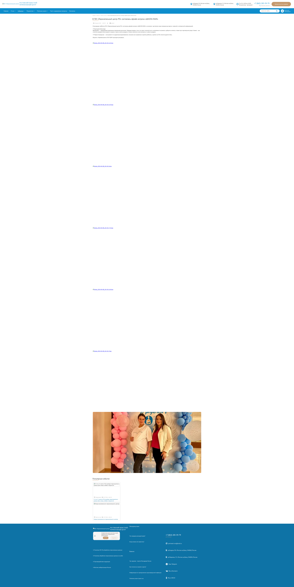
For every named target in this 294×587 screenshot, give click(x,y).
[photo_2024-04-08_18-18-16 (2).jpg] (147, 72)
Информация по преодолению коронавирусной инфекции (145, 572)
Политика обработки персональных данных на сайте (108, 556)
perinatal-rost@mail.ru (175, 543)
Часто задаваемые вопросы (58, 11)
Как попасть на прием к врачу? (137, 567)
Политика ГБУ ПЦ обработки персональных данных (108, 550)
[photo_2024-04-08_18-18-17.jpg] (147, 380)
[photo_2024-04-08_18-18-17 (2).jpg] (147, 257)
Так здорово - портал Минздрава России (140, 561)
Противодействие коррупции (102, 561)
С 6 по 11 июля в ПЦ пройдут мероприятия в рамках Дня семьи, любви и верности (106, 500)
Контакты (72, 11)
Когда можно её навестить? (136, 542)
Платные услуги (136, 578)
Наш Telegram (173, 564)
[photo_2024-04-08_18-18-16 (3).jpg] (147, 134)
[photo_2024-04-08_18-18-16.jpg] (147, 195)
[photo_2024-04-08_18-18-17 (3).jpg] (147, 442)
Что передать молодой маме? (137, 536)
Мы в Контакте (173, 571)
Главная (6, 11)
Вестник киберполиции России (102, 567)
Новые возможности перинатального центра (106, 519)
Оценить (105, 537)
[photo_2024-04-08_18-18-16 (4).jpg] (147, 319)
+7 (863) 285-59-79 (261, 3)
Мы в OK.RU (171, 578)
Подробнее (114, 538)
